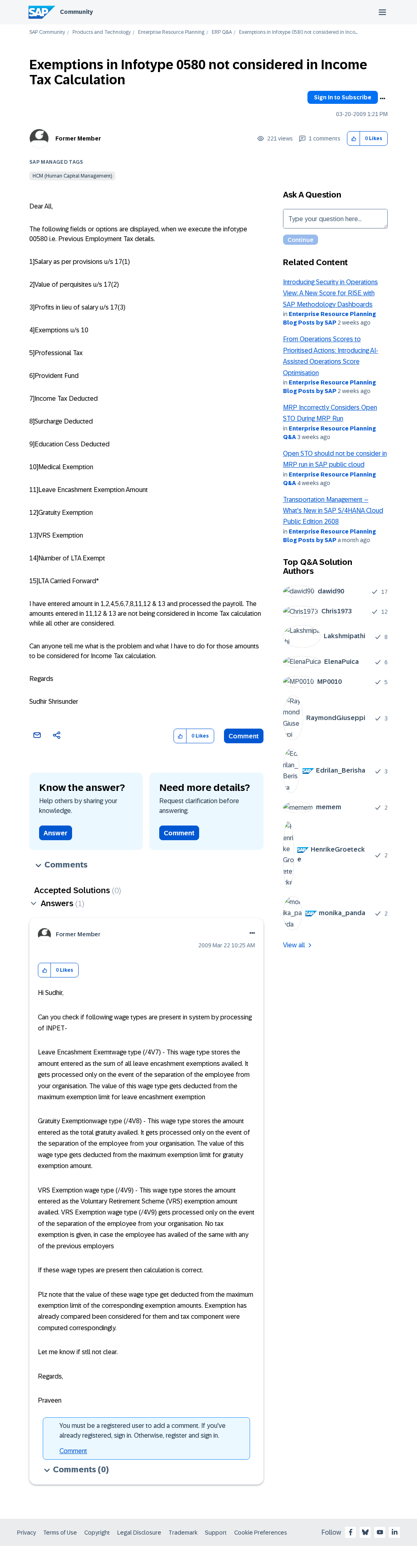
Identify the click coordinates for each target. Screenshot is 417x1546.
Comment (243, 736)
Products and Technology (101, 32)
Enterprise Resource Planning (171, 32)
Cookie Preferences (260, 1532)
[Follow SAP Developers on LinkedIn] (394, 1532)
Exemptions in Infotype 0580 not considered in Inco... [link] (298, 32)
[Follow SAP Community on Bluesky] (365, 1532)
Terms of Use (60, 1532)
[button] (353, 139)
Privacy (26, 1532)
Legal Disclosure (139, 1532)
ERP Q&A (222, 32)
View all (294, 945)
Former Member (78, 138)
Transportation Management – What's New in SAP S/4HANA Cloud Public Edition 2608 (333, 510)
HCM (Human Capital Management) (72, 176)
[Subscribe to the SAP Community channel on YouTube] (380, 1532)
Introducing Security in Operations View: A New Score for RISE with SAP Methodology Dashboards (330, 293)
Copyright (97, 1532)
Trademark (183, 1532)
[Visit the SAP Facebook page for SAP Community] (350, 1532)
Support (216, 1532)
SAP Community (47, 32)
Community (76, 12)
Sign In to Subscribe (342, 97)
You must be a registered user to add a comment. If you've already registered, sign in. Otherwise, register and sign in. (142, 1430)
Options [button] (382, 98)
